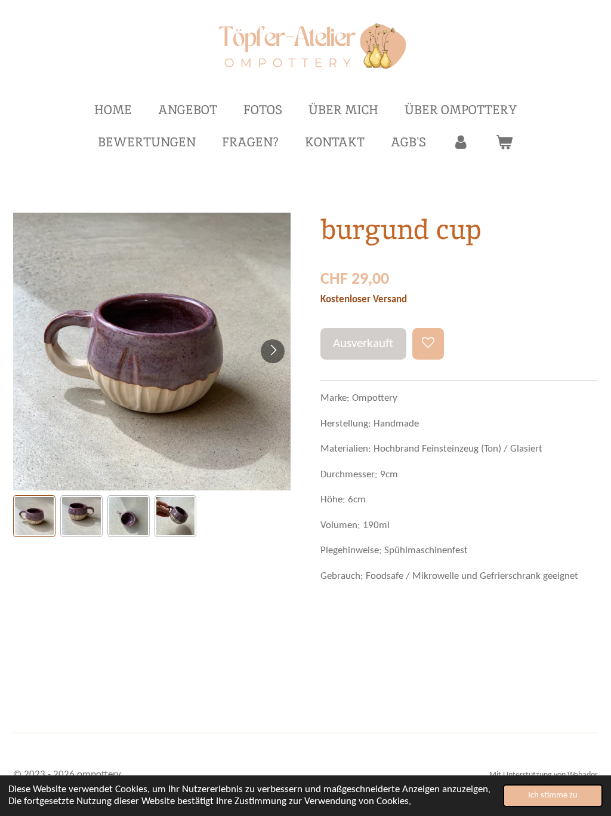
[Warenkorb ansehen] (504, 142)
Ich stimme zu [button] (553, 795)
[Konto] (461, 142)
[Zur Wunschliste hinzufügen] (428, 344)
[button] (34, 516)
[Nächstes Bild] (273, 351)
